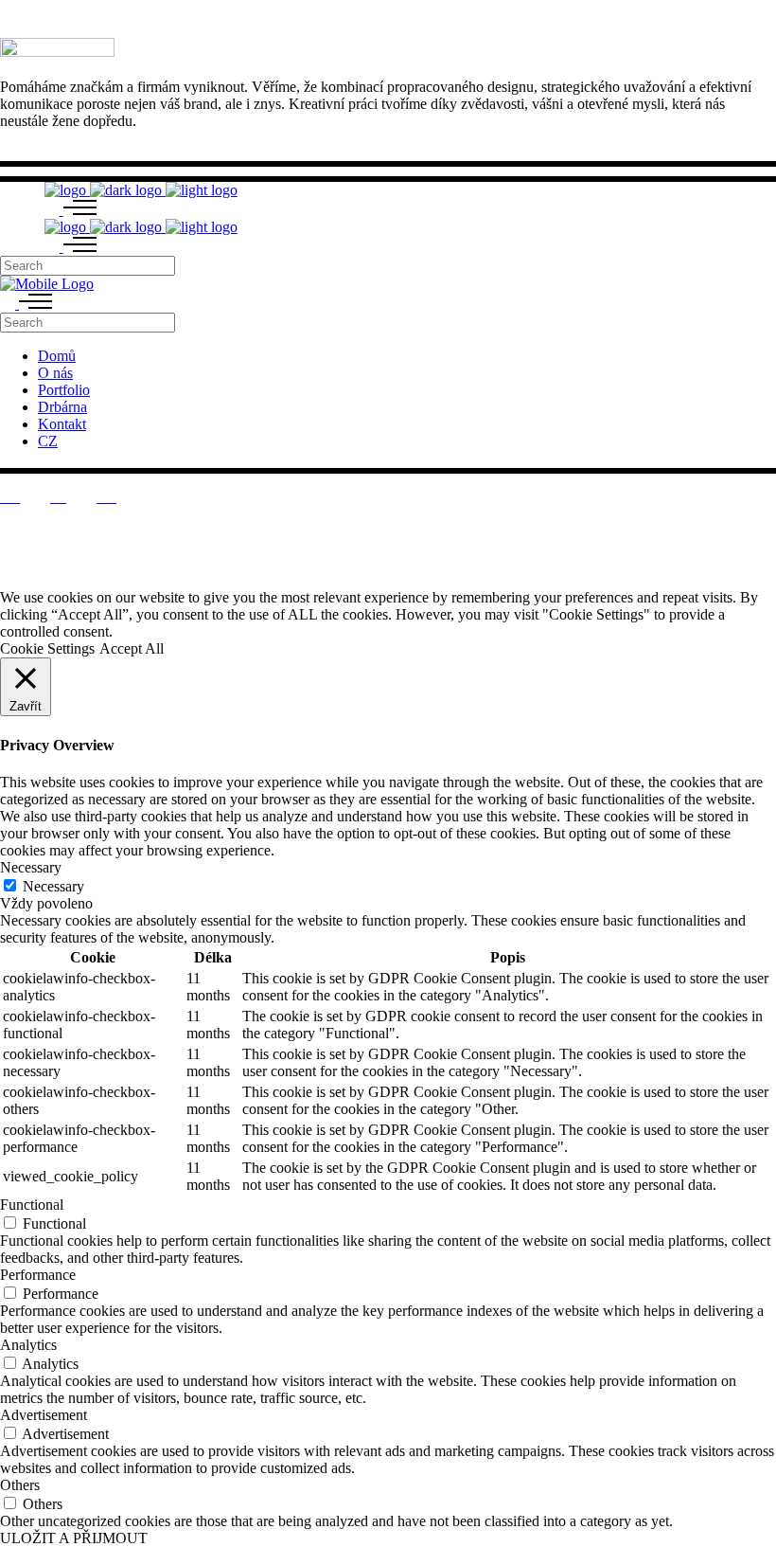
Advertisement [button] (43, 1415)
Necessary (53, 886)
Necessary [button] (31, 867)
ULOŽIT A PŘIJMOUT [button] (74, 1538)
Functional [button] (31, 1204)
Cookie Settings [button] (47, 648)
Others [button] (20, 1485)
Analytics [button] (28, 1345)
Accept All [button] (131, 648)
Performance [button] (38, 1275)
